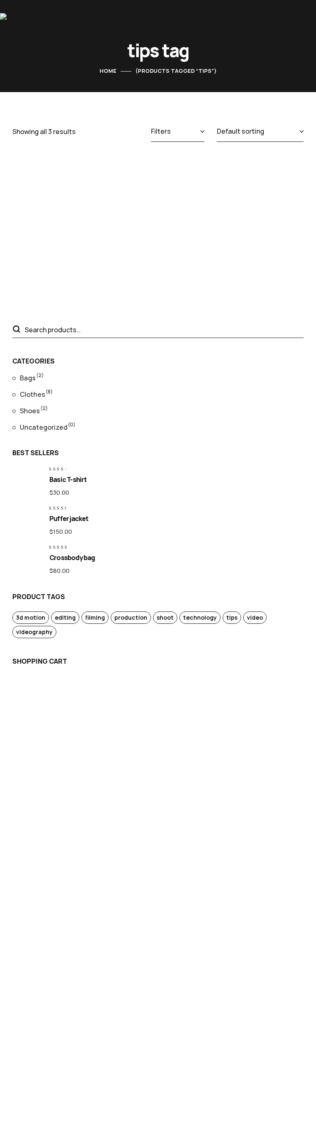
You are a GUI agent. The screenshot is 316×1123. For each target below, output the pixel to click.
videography (34, 632)
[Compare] (46, 196)
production (130, 617)
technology (200, 617)
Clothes (36, 393)
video (255, 617)
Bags (32, 377)
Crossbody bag (210, 194)
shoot (165, 617)
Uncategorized (47, 426)
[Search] (16, 330)
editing (65, 617)
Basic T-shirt (68, 479)
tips (231, 617)
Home (108, 70)
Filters (161, 131)
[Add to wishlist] (46, 176)
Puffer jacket (68, 518)
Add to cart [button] (163, 210)
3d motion (30, 617)
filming (95, 617)
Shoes (34, 410)
